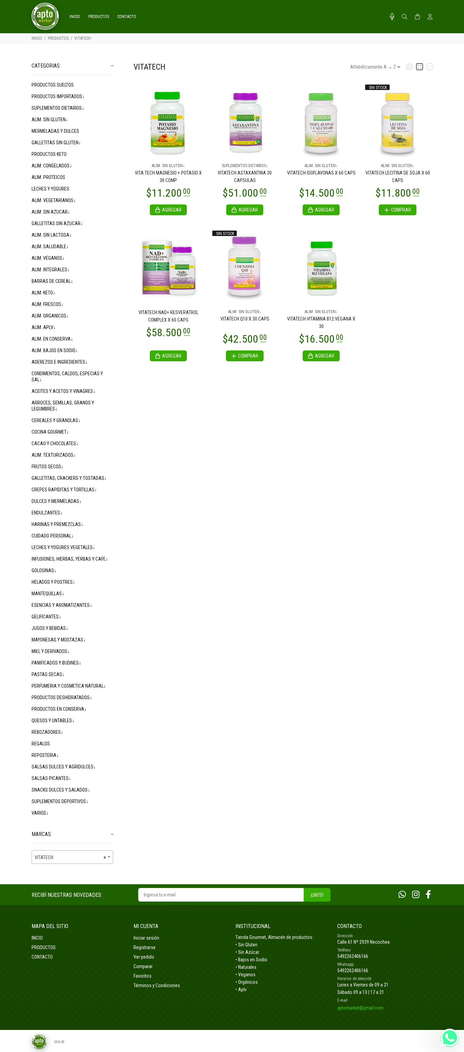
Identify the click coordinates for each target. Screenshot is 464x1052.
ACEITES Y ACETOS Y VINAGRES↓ (63, 391)
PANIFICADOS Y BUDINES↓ (56, 663)
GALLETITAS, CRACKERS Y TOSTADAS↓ (69, 478)
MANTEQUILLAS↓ (48, 593)
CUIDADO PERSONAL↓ (53, 536)
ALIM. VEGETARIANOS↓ (54, 200)
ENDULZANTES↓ (47, 512)
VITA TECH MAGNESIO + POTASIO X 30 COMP (168, 176)
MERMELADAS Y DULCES (55, 131)
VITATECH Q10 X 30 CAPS (244, 319)
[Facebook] (428, 894)
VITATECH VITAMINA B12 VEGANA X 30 (321, 322)
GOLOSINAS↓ (44, 570)
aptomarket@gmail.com (360, 1008)
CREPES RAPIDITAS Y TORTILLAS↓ (64, 489)
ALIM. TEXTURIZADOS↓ (54, 455)
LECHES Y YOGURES (50, 189)
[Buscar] (404, 17)
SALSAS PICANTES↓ (51, 778)
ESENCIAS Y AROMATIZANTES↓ (62, 605)
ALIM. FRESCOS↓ (48, 304)
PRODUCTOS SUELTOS (53, 85)
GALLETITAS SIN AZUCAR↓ (57, 223)
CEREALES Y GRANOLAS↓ (56, 420)
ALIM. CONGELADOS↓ (52, 165)
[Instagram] (416, 894)
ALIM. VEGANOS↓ (48, 258)
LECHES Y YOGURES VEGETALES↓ (63, 547)
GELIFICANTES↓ (46, 616)
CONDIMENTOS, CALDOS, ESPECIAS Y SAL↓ (67, 376)
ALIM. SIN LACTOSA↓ (52, 235)
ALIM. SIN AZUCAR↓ (51, 212)
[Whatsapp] (402, 894)
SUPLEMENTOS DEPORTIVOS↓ (60, 801)
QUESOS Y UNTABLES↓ (53, 720)
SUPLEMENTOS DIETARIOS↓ (58, 108)
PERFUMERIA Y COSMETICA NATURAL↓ (69, 686)
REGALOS (41, 743)
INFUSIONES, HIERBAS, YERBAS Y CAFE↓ (70, 559)
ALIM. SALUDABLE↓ (50, 246)
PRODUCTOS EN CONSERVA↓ (59, 709)
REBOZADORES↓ (47, 732)
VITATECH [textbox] (70, 857)
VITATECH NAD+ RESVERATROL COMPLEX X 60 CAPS (168, 316)
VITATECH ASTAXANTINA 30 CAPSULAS (245, 176)
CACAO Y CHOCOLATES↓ (55, 443)
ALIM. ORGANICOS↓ (50, 316)
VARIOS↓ (40, 813)
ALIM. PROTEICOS (48, 177)
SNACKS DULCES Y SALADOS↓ (61, 790)
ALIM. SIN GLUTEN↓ (50, 119)
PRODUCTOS (58, 38)
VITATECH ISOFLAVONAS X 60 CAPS (321, 173)
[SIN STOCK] (397, 121)
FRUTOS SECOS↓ (48, 466)
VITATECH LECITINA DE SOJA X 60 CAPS (397, 176)
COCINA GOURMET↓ (50, 432)
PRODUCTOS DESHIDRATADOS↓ (62, 697)
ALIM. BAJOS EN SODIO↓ (55, 350)
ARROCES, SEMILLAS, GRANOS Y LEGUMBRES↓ (63, 406)
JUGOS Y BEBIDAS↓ (50, 628)
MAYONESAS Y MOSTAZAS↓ (59, 639)
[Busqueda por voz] (392, 17)
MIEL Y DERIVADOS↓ (51, 651)
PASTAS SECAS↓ (48, 674)
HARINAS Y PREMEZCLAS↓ (57, 524)
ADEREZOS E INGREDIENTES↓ (60, 362)
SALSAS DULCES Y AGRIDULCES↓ (64, 766)
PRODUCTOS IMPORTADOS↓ (58, 96)
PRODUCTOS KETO (49, 154)
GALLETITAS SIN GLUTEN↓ (56, 142)
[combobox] (72, 857)
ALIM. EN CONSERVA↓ (52, 339)
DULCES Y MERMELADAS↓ (57, 501)
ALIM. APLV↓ (44, 327)
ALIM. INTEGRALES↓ (51, 269)
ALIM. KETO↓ (43, 292)
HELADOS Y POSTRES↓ (53, 582)
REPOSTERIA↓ (45, 755)
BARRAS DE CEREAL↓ (52, 281)
